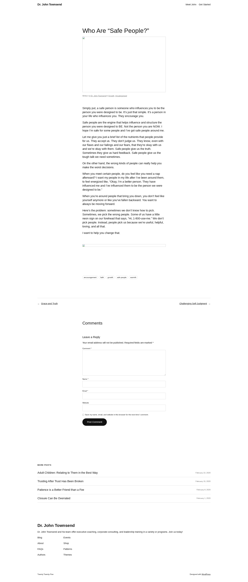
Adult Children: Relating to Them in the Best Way (67, 472)
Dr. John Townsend (49, 4)
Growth (111, 96)
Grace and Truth (49, 303)
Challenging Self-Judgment (193, 303)
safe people (121, 277)
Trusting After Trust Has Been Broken (60, 481)
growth (110, 277)
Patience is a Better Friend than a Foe (60, 489)
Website (85, 403)
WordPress (206, 574)
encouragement (90, 277)
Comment (86, 348)
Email (85, 391)
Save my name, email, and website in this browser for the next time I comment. (116, 415)
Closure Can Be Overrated (53, 498)
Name (85, 379)
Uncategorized (121, 96)
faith (102, 277)
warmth (133, 277)
